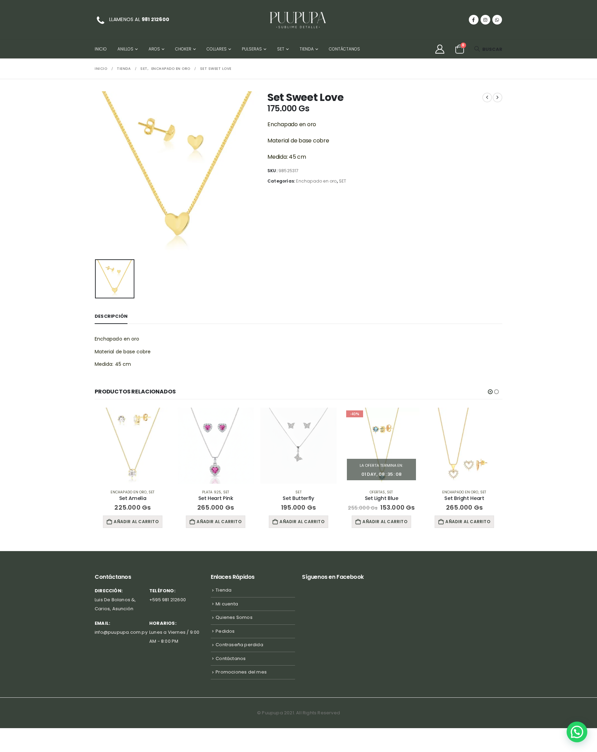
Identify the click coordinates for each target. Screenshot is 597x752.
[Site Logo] (298, 19)
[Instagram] (485, 20)
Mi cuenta (227, 604)
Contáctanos (344, 49)
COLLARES (217, 49)
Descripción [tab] (111, 316)
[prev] (487, 97)
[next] (497, 97)
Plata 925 (211, 492)
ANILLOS (125, 49)
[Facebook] (473, 20)
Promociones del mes (241, 672)
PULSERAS (252, 49)
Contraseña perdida (239, 644)
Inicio (101, 49)
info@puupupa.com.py (121, 632)
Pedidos (225, 631)
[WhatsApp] (497, 20)
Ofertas (377, 492)
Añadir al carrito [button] (136, 521)
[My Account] (439, 49)
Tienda (307, 49)
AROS (154, 49)
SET (280, 49)
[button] (488, 49)
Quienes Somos (234, 617)
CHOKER (183, 49)
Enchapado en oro (316, 181)
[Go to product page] (133, 446)
